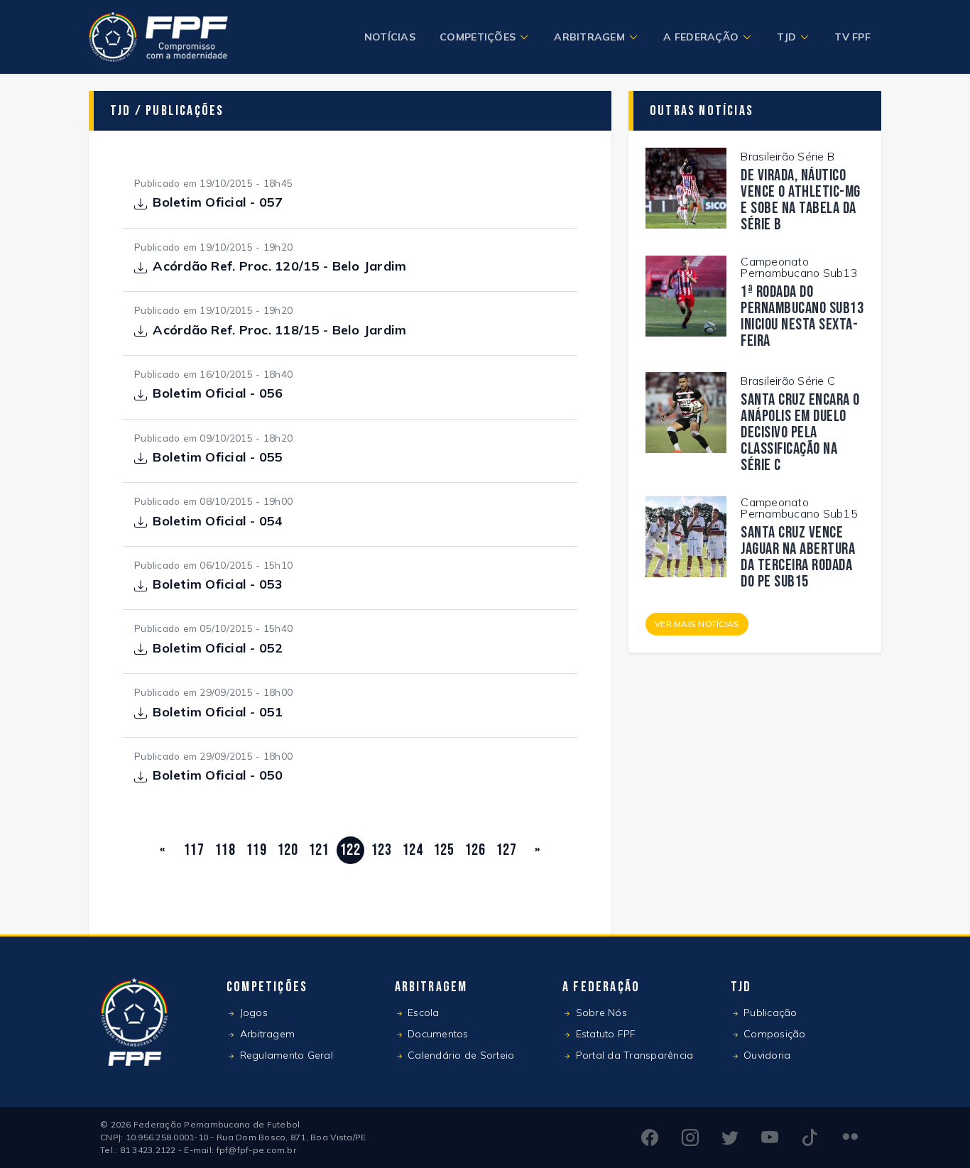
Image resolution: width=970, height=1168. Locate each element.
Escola (422, 1012)
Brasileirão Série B (787, 156)
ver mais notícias (697, 623)
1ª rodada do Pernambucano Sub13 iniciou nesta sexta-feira (802, 316)
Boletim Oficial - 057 (218, 203)
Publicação (769, 1012)
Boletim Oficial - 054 (218, 522)
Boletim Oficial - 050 (218, 776)
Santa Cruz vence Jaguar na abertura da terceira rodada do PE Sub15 (798, 557)
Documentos (437, 1033)
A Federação (701, 37)
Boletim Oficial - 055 (218, 458)
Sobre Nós (599, 1012)
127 (506, 850)
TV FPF (852, 37)
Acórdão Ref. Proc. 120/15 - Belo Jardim (279, 267)
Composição (773, 1033)
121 (319, 850)
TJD (786, 37)
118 (225, 850)
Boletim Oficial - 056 (218, 394)
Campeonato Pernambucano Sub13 (799, 267)
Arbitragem (589, 37)
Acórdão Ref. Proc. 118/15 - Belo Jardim (279, 331)
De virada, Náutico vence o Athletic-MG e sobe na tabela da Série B (801, 200)
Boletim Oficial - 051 (218, 713)
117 (194, 850)
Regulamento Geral (284, 1055)
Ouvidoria (766, 1055)
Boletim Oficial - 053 (218, 585)
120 (288, 850)
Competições (478, 37)
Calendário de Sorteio (460, 1055)
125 (444, 850)
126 (475, 850)
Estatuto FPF (604, 1033)
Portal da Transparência (632, 1055)
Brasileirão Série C (788, 380)
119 (256, 850)
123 (381, 850)
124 (413, 850)
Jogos (252, 1012)
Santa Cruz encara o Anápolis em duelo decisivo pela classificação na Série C (800, 433)
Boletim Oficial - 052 (218, 649)
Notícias (389, 37)
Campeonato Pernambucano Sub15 (799, 507)
